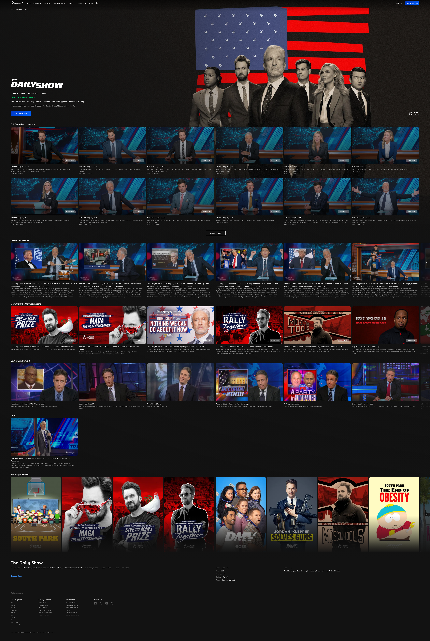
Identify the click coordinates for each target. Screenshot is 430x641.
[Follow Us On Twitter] (101, 603)
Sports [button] (81, 3)
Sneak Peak (14, 622)
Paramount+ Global (16, 625)
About (27, 9)
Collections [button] (60, 3)
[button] (44, 270)
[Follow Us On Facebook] (95, 603)
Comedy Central (228, 580)
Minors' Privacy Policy (45, 612)
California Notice (44, 615)
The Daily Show (17, 9)
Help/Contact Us (71, 602)
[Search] (97, 3)
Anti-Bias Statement (72, 615)
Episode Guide (16, 576)
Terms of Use (42, 602)
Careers (68, 610)
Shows (13, 605)
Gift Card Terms (43, 605)
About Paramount (71, 612)
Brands (13, 617)
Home (28, 3)
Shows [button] (36, 3)
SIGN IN (399, 3)
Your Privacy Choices (45, 610)
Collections (14, 610)
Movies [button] (47, 3)
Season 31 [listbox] (31, 124)
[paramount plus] (17, 3)
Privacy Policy (43, 607)
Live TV (72, 3)
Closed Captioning (72, 605)
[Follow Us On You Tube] (106, 603)
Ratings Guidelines (72, 607)
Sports (13, 615)
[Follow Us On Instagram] (112, 603)
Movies (13, 607)
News (91, 3)
